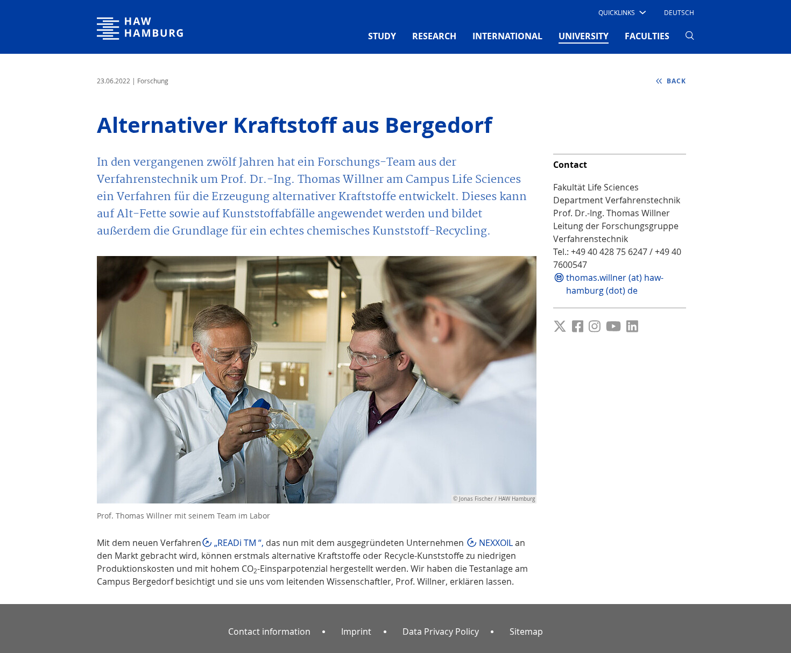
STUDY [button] (382, 36)
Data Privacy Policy (440, 631)
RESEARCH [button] (434, 36)
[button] (621, 12)
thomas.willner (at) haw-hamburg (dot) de (614, 284)
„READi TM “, (239, 543)
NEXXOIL (496, 543)
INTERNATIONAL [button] (507, 36)
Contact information (269, 631)
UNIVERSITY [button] (584, 36)
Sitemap (526, 631)
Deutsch (679, 12)
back (675, 81)
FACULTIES (647, 36)
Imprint (356, 631)
